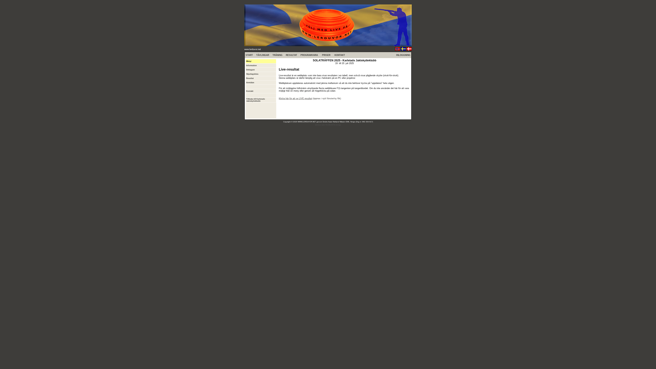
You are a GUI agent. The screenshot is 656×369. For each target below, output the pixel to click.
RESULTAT (291, 55)
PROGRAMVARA (309, 55)
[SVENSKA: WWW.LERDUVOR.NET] (403, 49)
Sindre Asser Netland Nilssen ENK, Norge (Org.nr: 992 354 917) (348, 122)
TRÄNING (277, 55)
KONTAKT (339, 55)
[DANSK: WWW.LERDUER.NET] (409, 49)
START (249, 55)
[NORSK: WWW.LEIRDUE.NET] (397, 49)
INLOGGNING (403, 55)
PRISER (326, 55)
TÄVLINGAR (262, 55)
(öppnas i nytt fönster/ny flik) (310, 98)
